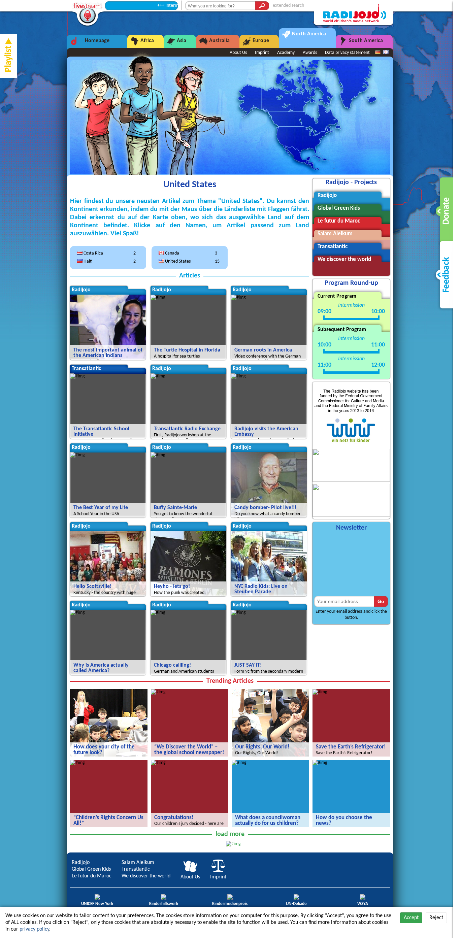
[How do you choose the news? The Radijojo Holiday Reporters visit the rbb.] (320, 762)
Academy (286, 52)
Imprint (262, 52)
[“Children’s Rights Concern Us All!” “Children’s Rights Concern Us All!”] (77, 762)
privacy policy (34, 929)
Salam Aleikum (138, 862)
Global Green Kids (91, 869)
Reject (436, 917)
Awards (310, 52)
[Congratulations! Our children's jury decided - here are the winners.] (158, 762)
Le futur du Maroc (91, 876)
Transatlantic (136, 869)
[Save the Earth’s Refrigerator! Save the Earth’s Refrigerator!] (320, 692)
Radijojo (81, 862)
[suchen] (262, 5)
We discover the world (146, 876)
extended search (288, 5)
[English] (386, 52)
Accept (411, 917)
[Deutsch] (378, 52)
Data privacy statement (347, 52)
